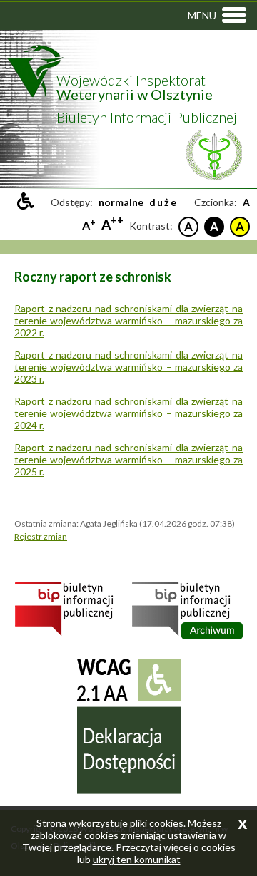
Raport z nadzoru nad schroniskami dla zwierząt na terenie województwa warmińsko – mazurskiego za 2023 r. (128, 367)
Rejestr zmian (40, 536)
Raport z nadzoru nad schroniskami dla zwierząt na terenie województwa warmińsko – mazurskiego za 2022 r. (128, 320)
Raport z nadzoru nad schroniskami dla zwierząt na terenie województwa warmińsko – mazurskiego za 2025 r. (128, 459)
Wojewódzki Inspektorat (134, 87)
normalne (121, 202)
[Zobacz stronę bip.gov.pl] (70, 633)
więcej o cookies (199, 847)
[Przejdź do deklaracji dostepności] (25, 201)
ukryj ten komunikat (137, 859)
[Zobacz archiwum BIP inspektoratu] (187, 636)
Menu (202, 15)
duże (163, 202)
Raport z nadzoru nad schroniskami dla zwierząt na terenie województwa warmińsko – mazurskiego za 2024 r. (128, 413)
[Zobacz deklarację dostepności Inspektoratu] (129, 791)
